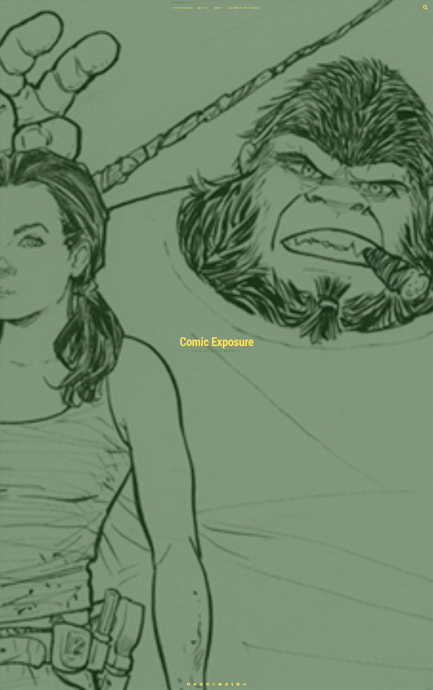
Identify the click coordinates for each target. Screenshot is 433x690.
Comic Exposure (217, 342)
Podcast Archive (182, 8)
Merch (218, 8)
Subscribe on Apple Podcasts (244, 8)
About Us (203, 8)
